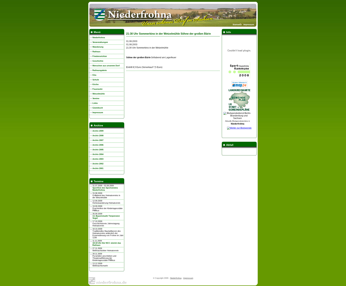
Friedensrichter (99, 56)
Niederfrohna (98, 37)
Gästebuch (97, 108)
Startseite (237, 24)
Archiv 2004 (97, 154)
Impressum (248, 24)
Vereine (95, 98)
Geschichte (97, 61)
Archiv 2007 (97, 140)
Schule (95, 80)
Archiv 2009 (97, 131)
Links (95, 103)
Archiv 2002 (97, 164)
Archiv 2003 (97, 159)
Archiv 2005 (97, 149)
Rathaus (96, 51)
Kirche (95, 84)
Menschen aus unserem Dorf (106, 66)
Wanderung (97, 47)
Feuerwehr (97, 89)
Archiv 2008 (97, 135)
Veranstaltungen (100, 42)
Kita (94, 75)
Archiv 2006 (97, 145)
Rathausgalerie (99, 70)
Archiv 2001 (97, 168)
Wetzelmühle (98, 94)
